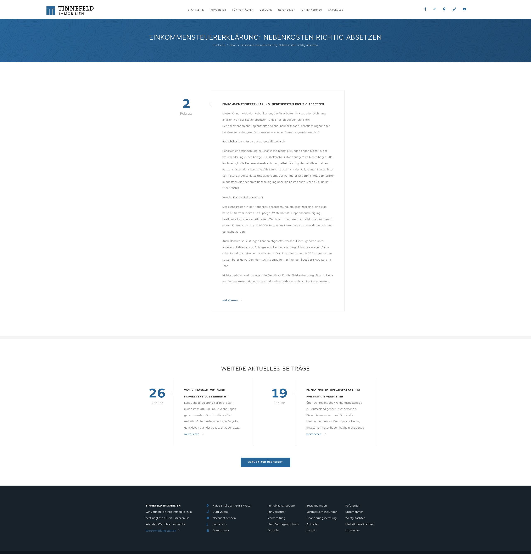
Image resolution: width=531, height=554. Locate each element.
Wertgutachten (355, 518)
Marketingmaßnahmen (359, 524)
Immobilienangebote (281, 506)
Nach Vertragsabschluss (283, 524)
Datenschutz (221, 530)
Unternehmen (312, 10)
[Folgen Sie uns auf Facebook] (425, 9)
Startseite (196, 10)
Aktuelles (335, 10)
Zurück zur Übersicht (265, 462)
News (233, 45)
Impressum (220, 524)
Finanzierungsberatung (322, 518)
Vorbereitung (276, 518)
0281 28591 (220, 512)
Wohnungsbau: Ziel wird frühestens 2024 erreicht (206, 393)
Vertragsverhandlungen (322, 512)
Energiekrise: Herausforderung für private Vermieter (333, 393)
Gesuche (266, 10)
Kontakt (312, 530)
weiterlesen (230, 300)
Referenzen (286, 10)
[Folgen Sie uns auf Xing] (435, 9)
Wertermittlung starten (161, 531)
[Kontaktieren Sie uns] (454, 9)
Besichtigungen (317, 506)
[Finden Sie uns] (444, 9)
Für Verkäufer (242, 10)
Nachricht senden (224, 518)
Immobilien (218, 10)
